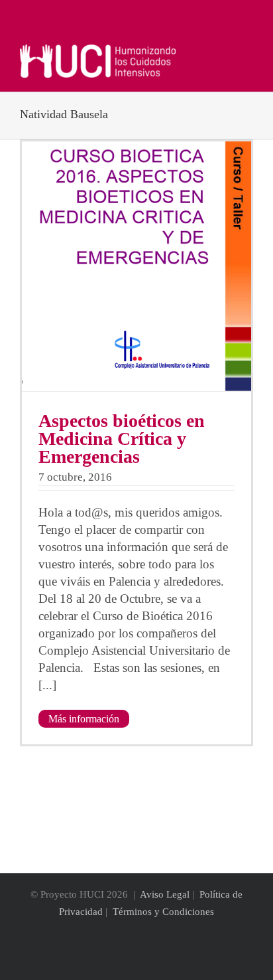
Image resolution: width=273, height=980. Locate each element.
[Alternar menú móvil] (248, 51)
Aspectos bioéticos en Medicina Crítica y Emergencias (121, 438)
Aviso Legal (165, 894)
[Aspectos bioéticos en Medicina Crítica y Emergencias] (136, 266)
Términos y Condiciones (163, 911)
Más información (83, 718)
